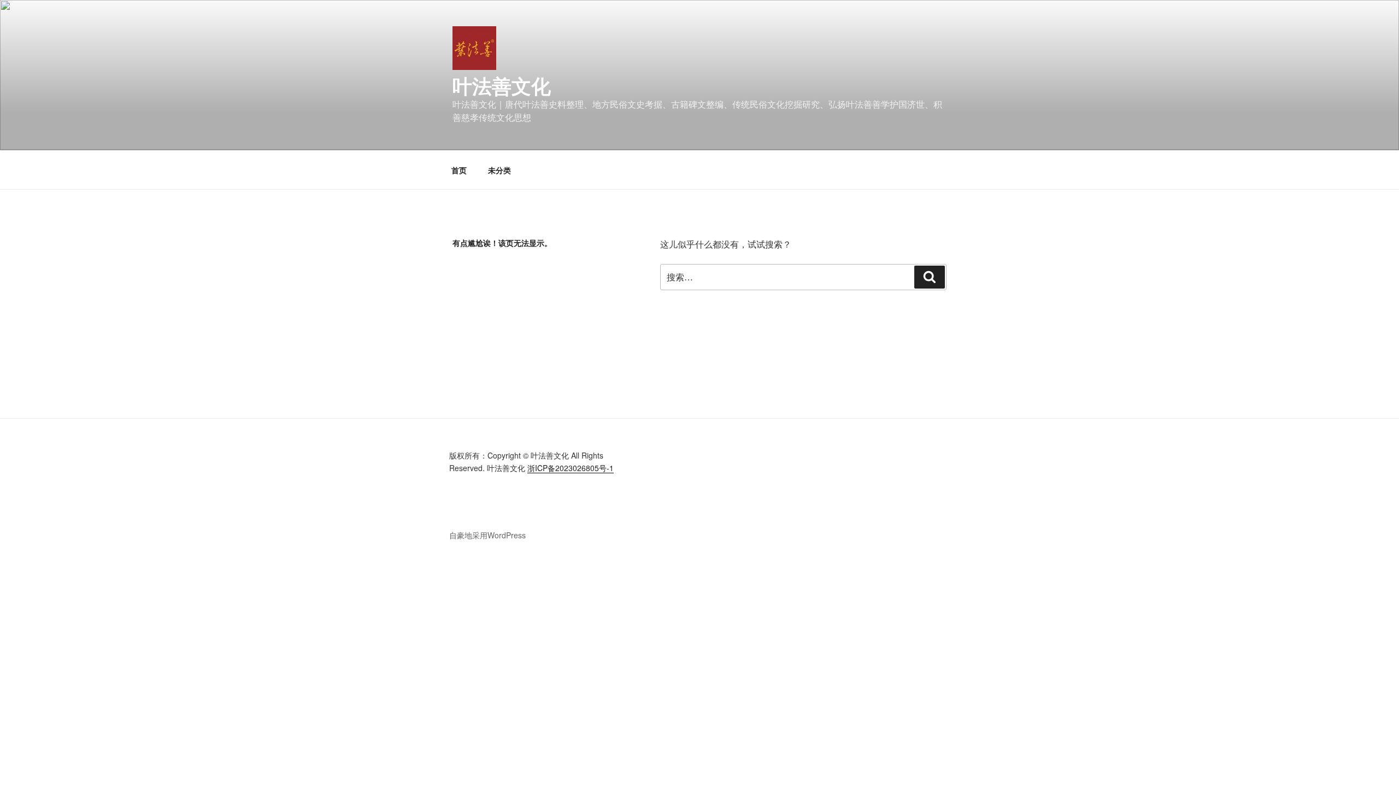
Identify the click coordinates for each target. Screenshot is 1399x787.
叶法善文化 (501, 85)
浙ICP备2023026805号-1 (570, 467)
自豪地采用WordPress (487, 535)
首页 (459, 170)
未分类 (499, 170)
